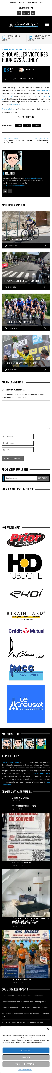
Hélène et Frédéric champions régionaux (30, 1002)
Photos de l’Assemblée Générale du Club (26, 1022)
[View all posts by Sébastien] (21, 69)
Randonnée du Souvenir (21, 862)
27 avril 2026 (12, 328)
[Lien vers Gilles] (41, 744)
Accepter (26, 1050)
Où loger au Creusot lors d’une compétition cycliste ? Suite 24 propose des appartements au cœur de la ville (30, 920)
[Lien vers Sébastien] (18, 744)
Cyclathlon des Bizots (14, 37)
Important (37, 49)
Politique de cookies (25, 1070)
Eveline (5, 996)
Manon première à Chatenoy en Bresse (27, 996)
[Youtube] (33, 13)
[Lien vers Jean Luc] (29, 744)
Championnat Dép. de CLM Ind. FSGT (42, 37)
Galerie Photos (23, 49)
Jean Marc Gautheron (10, 1013)
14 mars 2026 (12, 370)
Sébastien (30, 69)
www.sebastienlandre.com (13, 186)
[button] (48, 1029)
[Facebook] (19, 13)
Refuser (26, 1057)
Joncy (18, 126)
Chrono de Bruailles (20, 797)
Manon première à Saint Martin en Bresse (32, 1008)
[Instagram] (24, 13)
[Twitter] (28, 13)
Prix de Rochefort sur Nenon (24, 806)
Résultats (36, 126)
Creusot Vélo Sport (10, 762)
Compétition (8, 49)
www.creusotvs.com (33, 178)
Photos (27, 126)
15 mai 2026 (12, 287)
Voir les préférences (26, 1064)
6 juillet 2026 (13, 246)
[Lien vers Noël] (7, 744)
